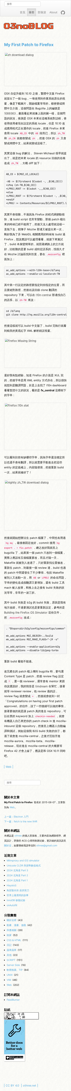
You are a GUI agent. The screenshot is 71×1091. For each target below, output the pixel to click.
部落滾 (42, 12)
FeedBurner (13, 999)
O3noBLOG (29, 26)
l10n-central (43, 295)
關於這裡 (11, 920)
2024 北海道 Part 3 (17, 870)
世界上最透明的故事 (17, 895)
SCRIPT (11, 959)
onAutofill (12, 905)
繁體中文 (15, 390)
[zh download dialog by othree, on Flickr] (35, 69)
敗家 (9, 935)
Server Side (13, 965)
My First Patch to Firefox (29, 44)
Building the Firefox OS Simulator (25, 612)
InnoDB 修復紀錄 (16, 900)
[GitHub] (63, 12)
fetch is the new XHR (20, 821)
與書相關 (11, 930)
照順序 (53, 736)
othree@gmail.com (46, 845)
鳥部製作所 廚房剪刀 (18, 890)
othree (18, 835)
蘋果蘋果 (11, 949)
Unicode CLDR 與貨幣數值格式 (24, 865)
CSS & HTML (14, 940)
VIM (9, 979)
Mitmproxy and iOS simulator (23, 860)
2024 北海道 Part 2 (17, 875)
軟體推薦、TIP (15, 969)
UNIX (10, 974)
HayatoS (11, 885)
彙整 (31, 12)
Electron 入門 (16, 816)
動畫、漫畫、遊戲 (16, 925)
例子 (57, 731)
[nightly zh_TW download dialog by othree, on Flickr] (35, 505)
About (53, 12)
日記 (9, 944)
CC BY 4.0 (12, 1085)
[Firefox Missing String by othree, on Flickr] (32, 353)
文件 (58, 244)
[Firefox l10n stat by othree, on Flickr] (35, 426)
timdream (41, 686)
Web (8, 766)
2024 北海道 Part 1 (17, 880)
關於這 (7, 845)
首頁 (22, 12)
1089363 (10, 113)
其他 (9, 954)
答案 (34, 254)
